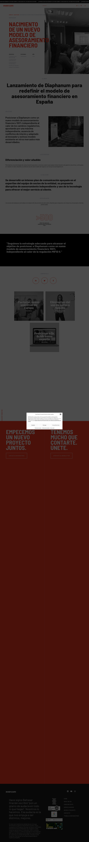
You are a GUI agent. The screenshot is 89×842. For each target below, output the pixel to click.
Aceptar (33, 425)
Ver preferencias (55, 425)
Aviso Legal (52, 427)
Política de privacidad (46, 427)
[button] (60, 414)
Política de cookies (38, 427)
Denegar (44, 425)
